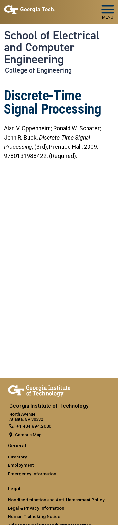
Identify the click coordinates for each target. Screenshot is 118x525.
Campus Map (28, 434)
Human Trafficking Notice (34, 516)
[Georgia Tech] (39, 389)
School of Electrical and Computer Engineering (52, 47)
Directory (17, 456)
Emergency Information (32, 473)
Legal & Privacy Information (36, 508)
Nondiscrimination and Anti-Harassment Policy (56, 499)
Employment (21, 465)
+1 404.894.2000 (33, 426)
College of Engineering (38, 70)
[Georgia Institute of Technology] (29, 9)
